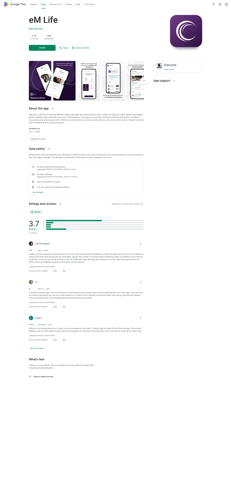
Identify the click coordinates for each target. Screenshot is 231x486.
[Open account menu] (226, 4)
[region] (82, 37)
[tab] (33, 4)
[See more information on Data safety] (48, 148)
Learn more (41, 169)
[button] (40, 80)
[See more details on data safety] (38, 192)
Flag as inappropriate (41, 376)
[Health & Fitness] (38, 139)
